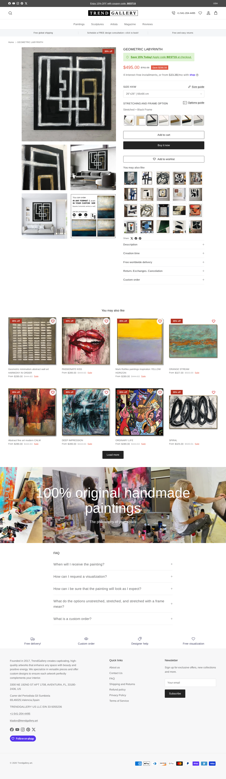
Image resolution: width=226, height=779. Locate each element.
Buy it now (164, 145)
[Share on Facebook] (136, 238)
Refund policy (117, 689)
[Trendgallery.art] (113, 13)
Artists (114, 24)
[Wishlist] (200, 13)
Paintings (79, 24)
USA (215, 3)
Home (11, 42)
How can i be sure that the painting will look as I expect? (97, 589)
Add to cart (164, 134)
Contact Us (115, 673)
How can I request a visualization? (80, 576)
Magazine (130, 24)
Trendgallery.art (25, 763)
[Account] (207, 13)
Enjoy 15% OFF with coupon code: (108, 3)
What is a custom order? (72, 619)
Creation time (131, 253)
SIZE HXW (129, 86)
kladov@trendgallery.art (24, 720)
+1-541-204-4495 (186, 13)
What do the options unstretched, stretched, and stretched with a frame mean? (108, 603)
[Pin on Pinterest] (140, 238)
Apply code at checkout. (161, 57)
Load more (113, 454)
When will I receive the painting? (78, 564)
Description (130, 244)
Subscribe (175, 693)
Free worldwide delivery (137, 262)
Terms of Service (119, 700)
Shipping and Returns (122, 684)
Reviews (147, 24)
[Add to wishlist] (52, 321)
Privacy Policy (117, 695)
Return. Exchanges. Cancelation (142, 271)
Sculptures (97, 24)
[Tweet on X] (132, 238)
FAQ (112, 678)
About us (114, 667)
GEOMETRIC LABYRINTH (30, 42)
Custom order (131, 279)
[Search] (10, 13)
